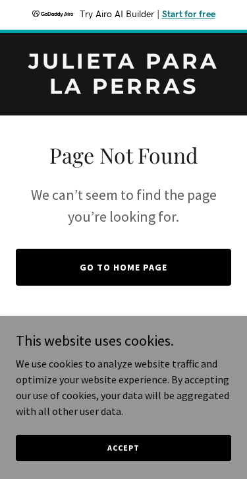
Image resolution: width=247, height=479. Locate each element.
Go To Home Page (123, 267)
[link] (123, 89)
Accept (123, 448)
